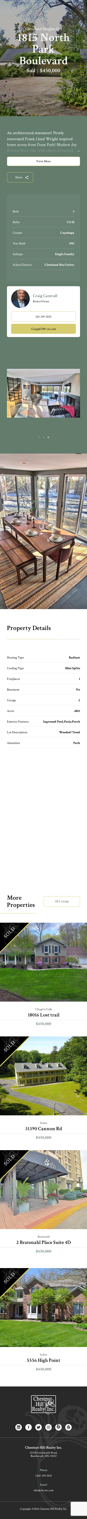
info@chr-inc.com (43, 1490)
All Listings (62, 901)
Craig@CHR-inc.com (43, 329)
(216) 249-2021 (43, 1475)
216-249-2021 (43, 317)
